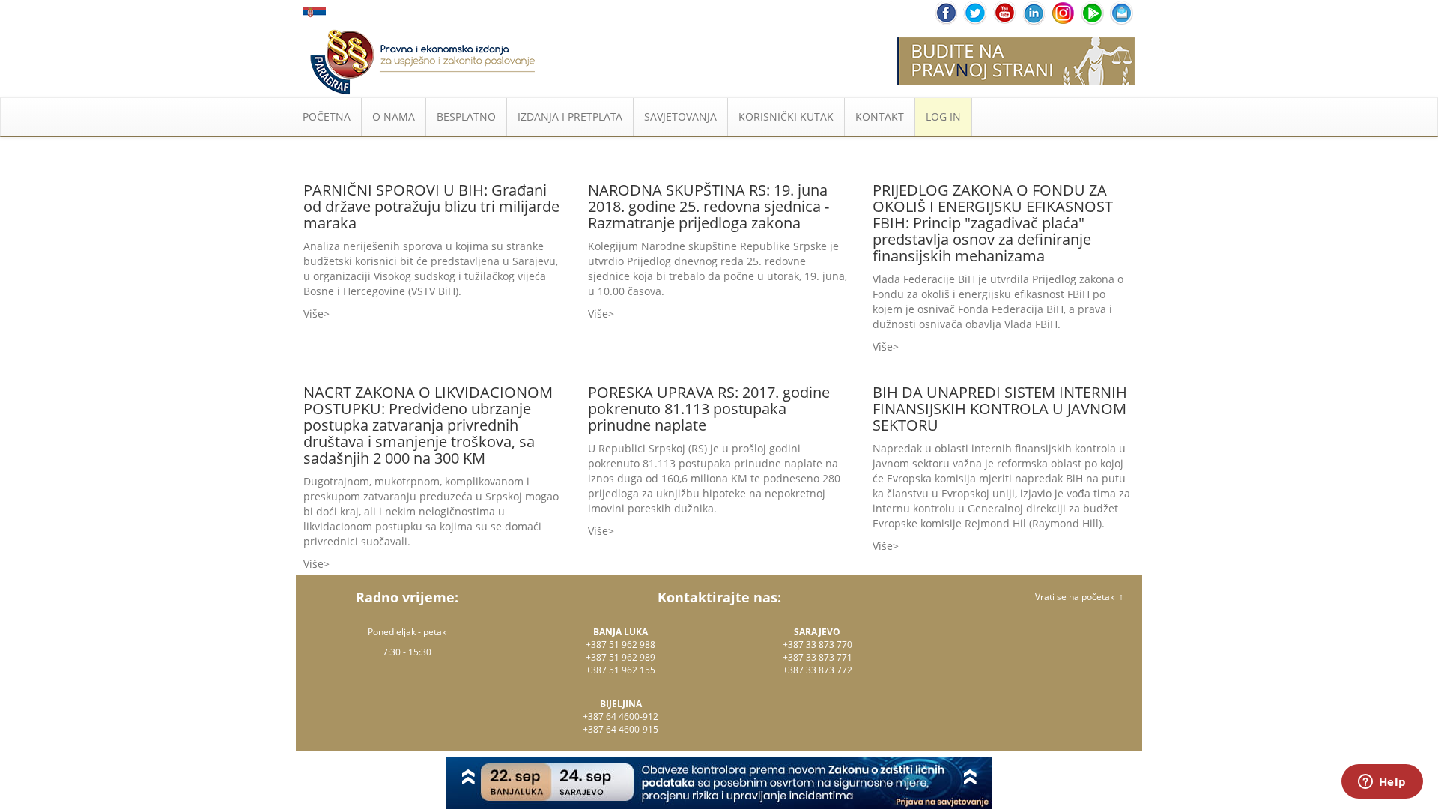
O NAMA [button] (393, 116)
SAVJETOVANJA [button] (680, 116)
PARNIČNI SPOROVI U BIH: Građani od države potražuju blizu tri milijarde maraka (431, 206)
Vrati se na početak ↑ (1079, 596)
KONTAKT (879, 116)
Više (313, 313)
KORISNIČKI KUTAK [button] (786, 116)
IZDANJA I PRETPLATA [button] (570, 116)
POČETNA (327, 116)
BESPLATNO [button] (466, 116)
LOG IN (943, 116)
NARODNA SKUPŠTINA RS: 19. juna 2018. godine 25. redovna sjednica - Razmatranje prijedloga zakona (708, 206)
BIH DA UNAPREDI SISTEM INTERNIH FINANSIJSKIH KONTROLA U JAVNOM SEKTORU (1000, 408)
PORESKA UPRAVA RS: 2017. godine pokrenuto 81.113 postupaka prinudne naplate (709, 408)
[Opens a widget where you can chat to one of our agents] (1382, 783)
